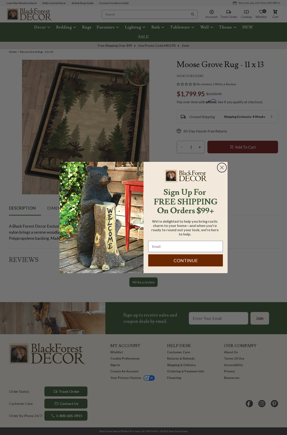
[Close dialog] (222, 167)
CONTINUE (186, 260)
